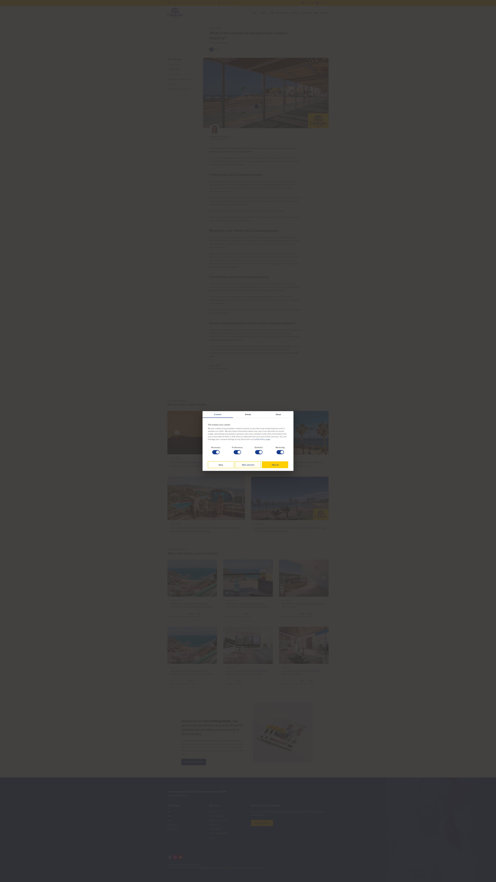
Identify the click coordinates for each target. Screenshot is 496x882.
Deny (221, 465)
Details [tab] (248, 414)
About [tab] (278, 414)
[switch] (237, 452)
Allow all (275, 465)
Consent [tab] (217, 414)
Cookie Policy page (261, 439)
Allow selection (248, 465)
